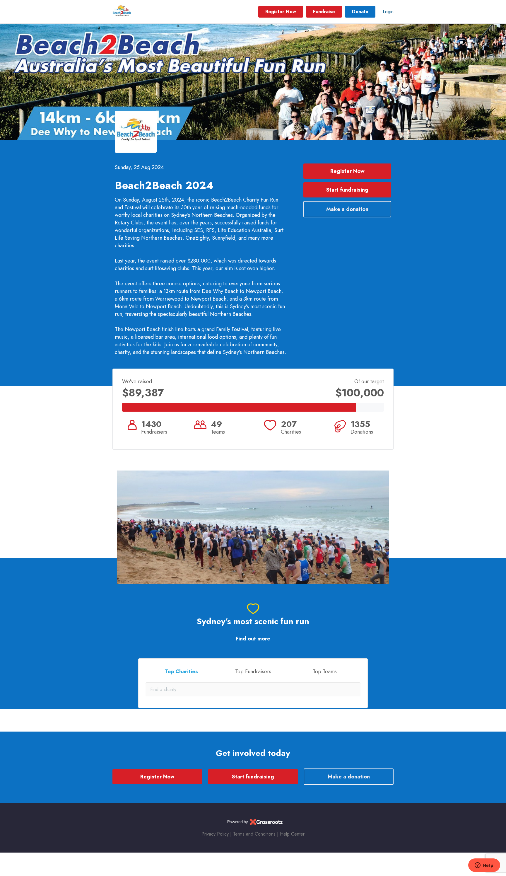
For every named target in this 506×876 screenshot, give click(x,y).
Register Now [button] (280, 11)
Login (388, 11)
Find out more (253, 638)
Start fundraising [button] (347, 190)
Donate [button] (360, 11)
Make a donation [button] (347, 209)
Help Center (292, 834)
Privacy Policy (215, 834)
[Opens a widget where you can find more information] (484, 865)
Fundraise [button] (324, 11)
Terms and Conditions (254, 834)
